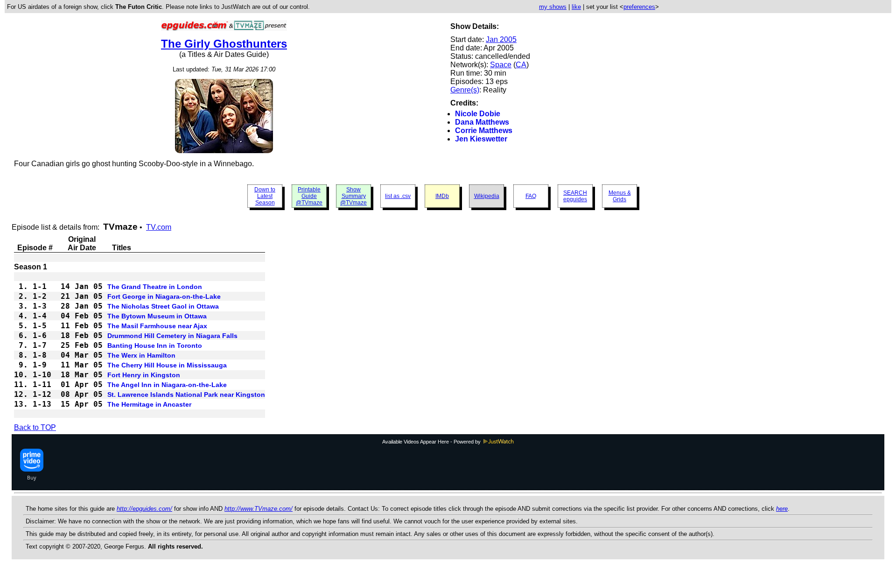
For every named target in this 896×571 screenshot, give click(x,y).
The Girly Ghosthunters (224, 43)
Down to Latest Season (264, 196)
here (782, 508)
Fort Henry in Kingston (143, 375)
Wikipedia (486, 196)
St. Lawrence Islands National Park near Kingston (186, 394)
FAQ (530, 196)
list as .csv (398, 196)
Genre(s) (464, 90)
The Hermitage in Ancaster (149, 404)
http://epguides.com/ (144, 508)
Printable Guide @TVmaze (309, 196)
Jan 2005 (501, 39)
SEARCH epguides (575, 196)
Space (500, 65)
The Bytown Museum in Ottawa (157, 316)
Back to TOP (35, 427)
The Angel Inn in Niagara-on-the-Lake (167, 384)
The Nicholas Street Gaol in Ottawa (163, 306)
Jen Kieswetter (481, 139)
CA (521, 65)
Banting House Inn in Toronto (154, 345)
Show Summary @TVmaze (353, 196)
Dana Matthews (482, 122)
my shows (553, 6)
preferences (639, 6)
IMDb (442, 196)
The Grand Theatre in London (154, 286)
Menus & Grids (620, 196)
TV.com (158, 227)
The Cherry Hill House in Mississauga (167, 365)
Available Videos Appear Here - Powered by (432, 441)
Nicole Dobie (477, 114)
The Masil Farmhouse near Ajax (157, 326)
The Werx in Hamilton (141, 355)
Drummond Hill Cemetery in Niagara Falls (172, 335)
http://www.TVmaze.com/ (258, 508)
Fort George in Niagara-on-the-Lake (164, 296)
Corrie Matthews (483, 130)
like (576, 6)
